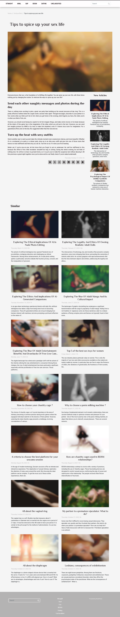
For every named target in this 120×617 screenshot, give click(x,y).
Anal (19, 4)
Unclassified (56, 4)
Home (10, 13)
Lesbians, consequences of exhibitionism (85, 565)
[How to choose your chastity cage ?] (34, 387)
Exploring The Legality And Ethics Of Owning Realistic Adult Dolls (100, 146)
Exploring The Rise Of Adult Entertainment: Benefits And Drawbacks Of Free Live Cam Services (35, 353)
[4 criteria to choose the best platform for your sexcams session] (34, 439)
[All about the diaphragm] (34, 548)
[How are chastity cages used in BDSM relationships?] (85, 439)
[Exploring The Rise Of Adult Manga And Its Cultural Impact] (85, 279)
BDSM (35, 4)
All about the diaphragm (35, 565)
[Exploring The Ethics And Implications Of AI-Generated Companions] (34, 279)
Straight (9, 4)
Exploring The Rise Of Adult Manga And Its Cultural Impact (85, 298)
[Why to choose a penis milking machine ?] (85, 387)
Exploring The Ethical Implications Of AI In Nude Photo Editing (100, 116)
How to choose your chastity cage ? (35, 405)
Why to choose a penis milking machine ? (85, 405)
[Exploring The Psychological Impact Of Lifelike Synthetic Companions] (100, 166)
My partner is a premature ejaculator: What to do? (85, 512)
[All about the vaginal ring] (34, 493)
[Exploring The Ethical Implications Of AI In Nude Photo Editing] (100, 105)
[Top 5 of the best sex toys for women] (85, 333)
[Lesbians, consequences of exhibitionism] (85, 548)
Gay (27, 4)
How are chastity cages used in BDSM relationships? (85, 458)
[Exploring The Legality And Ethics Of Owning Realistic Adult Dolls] (100, 135)
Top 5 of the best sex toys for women (85, 350)
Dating (43, 4)
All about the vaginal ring (34, 511)
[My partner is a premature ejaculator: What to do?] (85, 493)
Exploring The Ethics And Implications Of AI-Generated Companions (35, 298)
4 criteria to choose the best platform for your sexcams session (35, 458)
